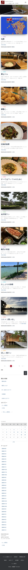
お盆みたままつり (5, 398)
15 (21, 432)
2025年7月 (4, 482)
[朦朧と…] (14, 95)
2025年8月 (4, 480)
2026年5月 (4, 456)
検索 (2, 369)
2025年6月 (4, 485)
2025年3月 (4, 493)
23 (25, 434)
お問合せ (22, 560)
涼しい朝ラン (6, 353)
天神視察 (4, 394)
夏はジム (4, 74)
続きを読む (3, 44)
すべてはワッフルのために (11, 179)
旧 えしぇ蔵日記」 (7, 412)
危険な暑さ (4, 381)
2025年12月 (4, 469)
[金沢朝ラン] (14, 200)
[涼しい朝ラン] (14, 339)
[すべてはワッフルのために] (14, 165)
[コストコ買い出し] (14, 305)
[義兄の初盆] (14, 235)
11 (6, 432)
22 (21, 434)
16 (25, 432)
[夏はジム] (14, 60)
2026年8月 (4, 448)
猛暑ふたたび (4, 385)
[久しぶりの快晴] (14, 270)
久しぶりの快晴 (7, 284)
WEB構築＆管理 (22, 556)
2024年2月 (4, 527)
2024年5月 (4, 519)
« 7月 (14, 442)
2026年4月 (4, 459)
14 (17, 432)
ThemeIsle (17, 566)
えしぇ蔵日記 (3, 36)
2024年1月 (4, 530)
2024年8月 (4, 511)
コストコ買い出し (8, 319)
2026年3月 (4, 461)
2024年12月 (4, 501)
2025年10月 (4, 474)
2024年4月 (4, 522)
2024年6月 (4, 516)
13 (14, 432)
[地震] (14, 25)
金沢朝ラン (5, 214)
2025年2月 (4, 495)
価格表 (5, 560)
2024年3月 (4, 524)
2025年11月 (4, 472)
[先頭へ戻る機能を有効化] (25, 567)
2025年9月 (4, 477)
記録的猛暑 (5, 144)
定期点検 (15, 556)
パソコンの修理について (7, 556)
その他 (3, 408)
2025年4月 (4, 490)
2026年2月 (4, 464)
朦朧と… (4, 109)
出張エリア (11, 560)
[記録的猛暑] (14, 130)
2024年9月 (4, 509)
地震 (2, 39)
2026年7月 (4, 451)
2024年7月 (4, 514)
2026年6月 (4, 453)
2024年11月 (4, 503)
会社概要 (16, 560)
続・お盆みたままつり (6, 389)
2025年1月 (4, 498)
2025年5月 (4, 487)
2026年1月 (4, 467)
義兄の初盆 (5, 249)
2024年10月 (4, 506)
